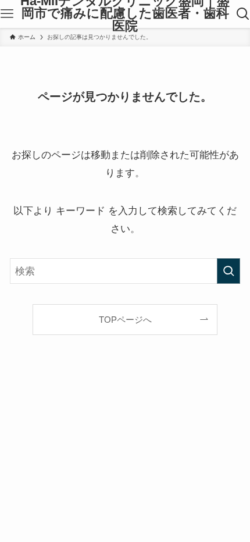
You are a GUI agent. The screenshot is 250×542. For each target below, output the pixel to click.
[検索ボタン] (243, 14)
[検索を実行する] (228, 271)
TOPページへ (125, 320)
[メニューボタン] (7, 14)
